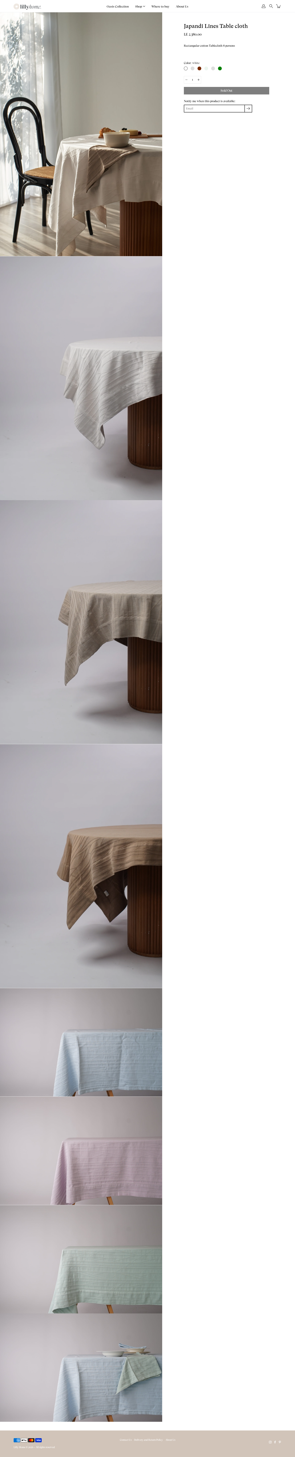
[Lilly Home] (27, 6)
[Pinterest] (279, 1442)
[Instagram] (270, 1442)
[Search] (271, 6)
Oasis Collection (118, 6)
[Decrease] (186, 80)
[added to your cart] (278, 6)
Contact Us (126, 1440)
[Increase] (198, 80)
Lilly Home (19, 1447)
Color (192, 63)
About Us (182, 6)
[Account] (263, 6)
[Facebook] (275, 1442)
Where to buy (160, 6)
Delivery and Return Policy (148, 1440)
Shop (138, 6)
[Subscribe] (248, 108)
